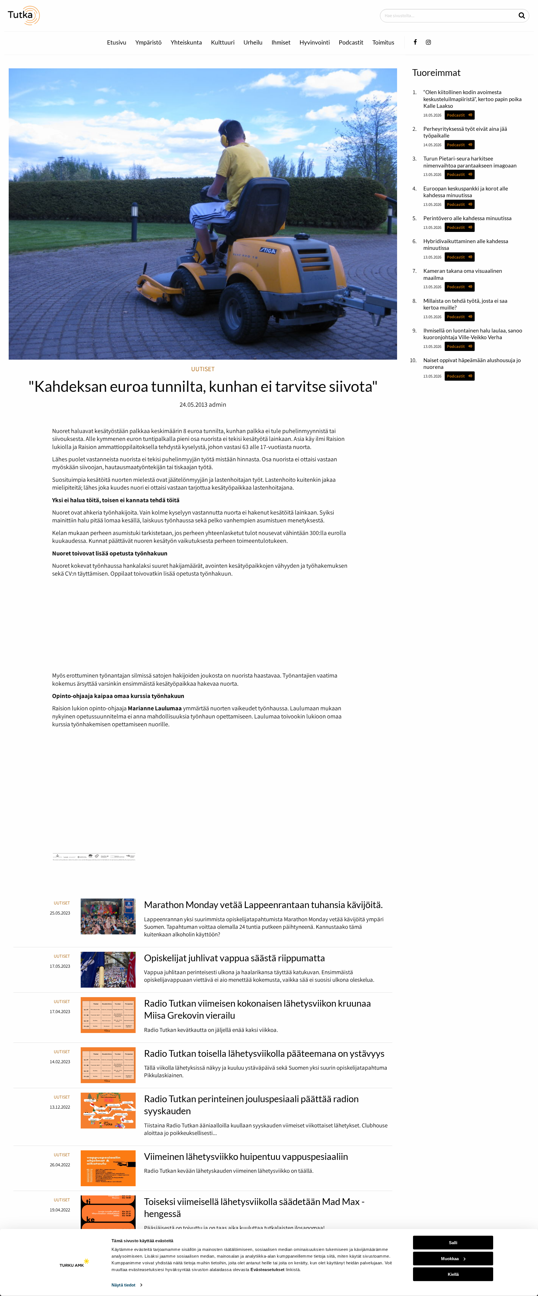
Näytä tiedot (123, 1285)
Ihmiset (281, 42)
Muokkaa (450, 1258)
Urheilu (253, 42)
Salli (453, 1242)
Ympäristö (148, 42)
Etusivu (116, 42)
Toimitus (383, 42)
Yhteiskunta (186, 42)
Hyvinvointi (315, 42)
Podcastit (351, 42)
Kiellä (453, 1274)
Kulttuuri (223, 42)
